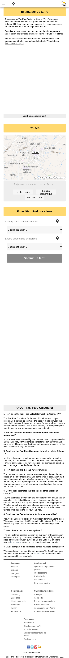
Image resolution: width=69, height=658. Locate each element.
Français (15, 573)
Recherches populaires (44, 601)
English (14, 566)
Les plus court (34, 197)
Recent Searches (41, 605)
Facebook (15, 605)
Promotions (16, 611)
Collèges (38, 594)
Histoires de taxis (18, 601)
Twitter (14, 608)
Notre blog (15, 594)
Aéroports (38, 598)
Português (15, 577)
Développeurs (30, 626)
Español (14, 570)
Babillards (15, 598)
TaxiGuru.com (30, 639)
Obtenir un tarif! (34, 258)
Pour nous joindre (42, 583)
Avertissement (40, 573)
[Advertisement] (34, 79)
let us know (15, 542)
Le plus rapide (23, 192)
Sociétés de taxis (31, 629)
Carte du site (39, 576)
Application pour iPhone (44, 608)
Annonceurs (29, 623)
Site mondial (39, 580)
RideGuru (38, 553)
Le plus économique (45, 192)
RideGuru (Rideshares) (44, 611)
